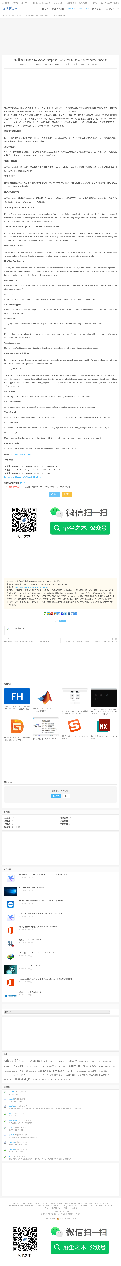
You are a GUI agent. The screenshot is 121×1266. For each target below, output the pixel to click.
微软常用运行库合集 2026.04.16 (44, 739)
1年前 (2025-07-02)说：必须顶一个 (17, 1115)
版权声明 (44, 1214)
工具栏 (109, 9)
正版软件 (105, 1075)
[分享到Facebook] (69, 613)
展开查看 (23, 483)
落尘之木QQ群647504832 (110, 3)
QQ (113, 1066)
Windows (83, 9)
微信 (62, 1075)
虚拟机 (45, 1079)
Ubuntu (15, 1071)
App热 (77, 1206)
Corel (52, 1061)
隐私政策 (57, 1214)
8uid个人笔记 (85, 1206)
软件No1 (37, 1203)
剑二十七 (94, 1206)
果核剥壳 (23, 1203)
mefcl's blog (63, 1206)
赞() (55, 494)
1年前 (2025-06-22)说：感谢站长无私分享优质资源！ (19, 1143)
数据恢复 (94, 1075)
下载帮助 (94, 3)
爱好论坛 (52, 1203)
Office (75, 1065)
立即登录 (56, 796)
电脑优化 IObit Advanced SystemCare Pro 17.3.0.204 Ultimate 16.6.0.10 (29, 641)
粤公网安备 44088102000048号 (68, 1218)
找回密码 (24, 3)
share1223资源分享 (70, 1203)
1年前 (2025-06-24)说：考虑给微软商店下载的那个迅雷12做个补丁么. (23, 1136)
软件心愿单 (83, 3)
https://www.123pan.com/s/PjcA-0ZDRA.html (22, 477)
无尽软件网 (65, 1208)
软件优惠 (63, 1079)
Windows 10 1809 (83, 1071)
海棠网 (71, 1206)
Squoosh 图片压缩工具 (101, 1203)
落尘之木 (10, 8)
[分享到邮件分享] (72, 613)
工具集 (110, 1206)
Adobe (12, 1060)
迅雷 (72, 1079)
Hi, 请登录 (5, 3)
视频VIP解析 (58, 9)
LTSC (28, 1066)
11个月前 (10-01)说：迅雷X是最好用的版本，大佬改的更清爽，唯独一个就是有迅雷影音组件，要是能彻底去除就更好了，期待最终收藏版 (45, 1107)
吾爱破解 (44, 1203)
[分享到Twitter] (65, 613)
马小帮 (80, 1203)
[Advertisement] (60, 36)
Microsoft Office (61, 1066)
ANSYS (25, 1061)
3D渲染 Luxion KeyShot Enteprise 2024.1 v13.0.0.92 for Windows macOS (60, 60)
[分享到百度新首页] (62, 613)
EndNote (72, 1061)
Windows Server (9, 1075)
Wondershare (31, 1075)
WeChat (32, 1071)
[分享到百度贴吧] (58, 613)
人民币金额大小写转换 (16, 1206)
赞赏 (68, 494)
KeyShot (38, 64)
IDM (6, 1066)
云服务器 (54, 1075)
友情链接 (70, 1214)
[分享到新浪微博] (51, 613)
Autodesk (39, 1060)
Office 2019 (89, 1066)
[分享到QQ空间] (48, 613)
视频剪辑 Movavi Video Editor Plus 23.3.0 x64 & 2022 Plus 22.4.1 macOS (91, 641)
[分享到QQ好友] (55, 613)
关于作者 (68, 1211)
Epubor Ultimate (95, 1061)
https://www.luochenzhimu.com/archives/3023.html (32, 587)
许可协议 (64, 1214)
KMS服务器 (71, 3)
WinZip (19, 1075)
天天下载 (74, 1208)
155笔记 (46, 1208)
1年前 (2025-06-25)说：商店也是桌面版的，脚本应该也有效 (20, 1122)
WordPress (44, 1075)
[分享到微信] (45, 613)
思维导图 (71, 1075)
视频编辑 (54, 1079)
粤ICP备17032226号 (49, 1218)
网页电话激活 (59, 3)
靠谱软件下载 (29, 1206)
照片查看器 (8, 1079)
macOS (71, 9)
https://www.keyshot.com (23, 454)
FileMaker (106, 1061)
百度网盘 (23, 1079)
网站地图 (77, 1214)
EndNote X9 (84, 1061)
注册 (66, 796)
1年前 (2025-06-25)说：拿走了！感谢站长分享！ (19, 1129)
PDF (100, 1066)
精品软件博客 (55, 1208)
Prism (107, 1066)
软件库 (56, 1206)
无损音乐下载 (40, 1206)
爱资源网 (60, 1203)
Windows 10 (65, 1070)
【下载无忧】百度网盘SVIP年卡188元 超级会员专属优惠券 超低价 (46, 487)
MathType (37, 1066)
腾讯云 (36, 1079)
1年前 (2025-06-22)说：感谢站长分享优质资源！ (19, 1151)
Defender (61, 1061)
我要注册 (15, 3)
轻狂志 (30, 1203)
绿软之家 (49, 1206)
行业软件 (66, 64)
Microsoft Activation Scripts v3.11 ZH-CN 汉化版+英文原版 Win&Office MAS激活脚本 (104, 711)
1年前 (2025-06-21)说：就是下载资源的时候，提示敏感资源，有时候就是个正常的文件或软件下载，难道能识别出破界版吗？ (41, 1158)
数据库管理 (83, 1075)
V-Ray (24, 1071)
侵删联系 (50, 1214)
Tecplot (7, 1071)
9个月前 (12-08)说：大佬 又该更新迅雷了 (18, 1100)
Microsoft (48, 1066)
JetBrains (17, 1066)
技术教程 (96, 9)
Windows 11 (99, 1070)
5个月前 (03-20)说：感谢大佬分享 (18, 1093)
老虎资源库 (102, 1206)
